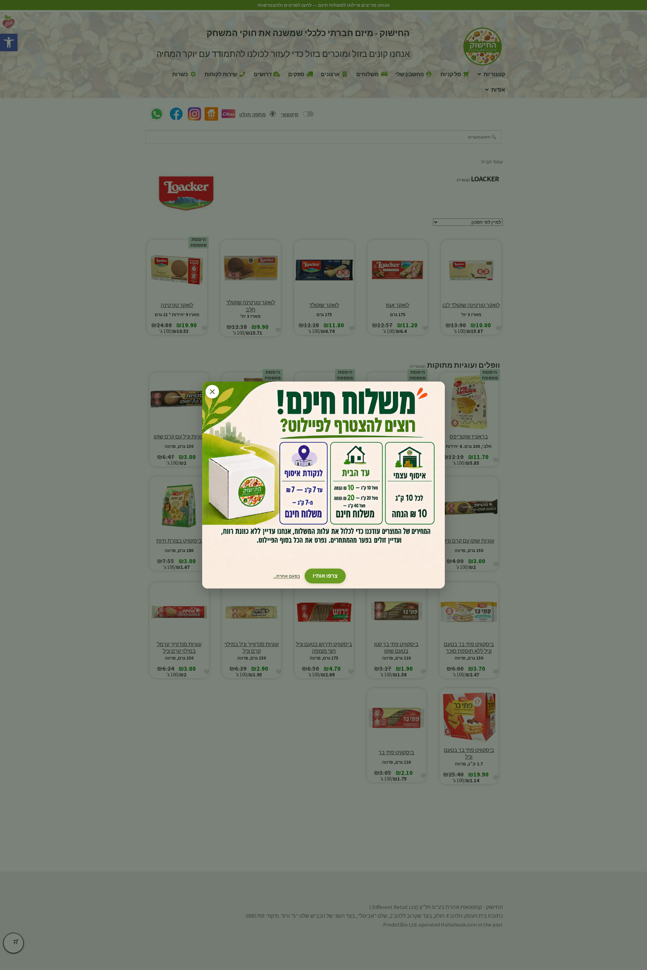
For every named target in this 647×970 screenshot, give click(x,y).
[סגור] (212, 391)
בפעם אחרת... (286, 576)
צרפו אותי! (325, 575)
